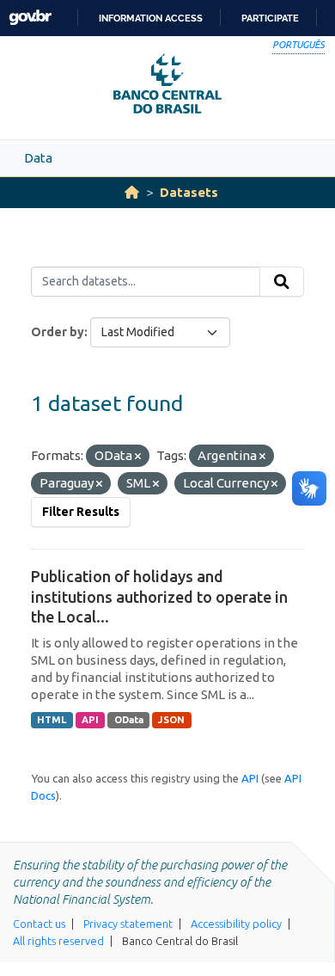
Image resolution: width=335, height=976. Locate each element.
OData (128, 720)
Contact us (39, 924)
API (90, 720)
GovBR (30, 17)
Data (38, 157)
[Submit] (281, 282)
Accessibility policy (236, 924)
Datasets (189, 192)
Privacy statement (128, 924)
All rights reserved (58, 941)
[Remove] (138, 456)
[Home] (132, 192)
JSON (171, 720)
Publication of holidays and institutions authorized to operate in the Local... (159, 596)
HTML (51, 720)
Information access (151, 18)
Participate (270, 18)
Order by (57, 332)
